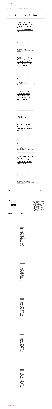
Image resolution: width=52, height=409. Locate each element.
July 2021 (21, 277)
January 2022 (22, 271)
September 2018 (22, 312)
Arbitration (22, 6)
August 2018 (21, 313)
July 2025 (21, 228)
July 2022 (21, 265)
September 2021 (22, 275)
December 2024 (22, 235)
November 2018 (22, 310)
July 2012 (21, 388)
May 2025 (21, 230)
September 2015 (22, 349)
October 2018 (22, 311)
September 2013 (22, 374)
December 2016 (22, 334)
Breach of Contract (25, 50)
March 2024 (21, 244)
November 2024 (22, 236)
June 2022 (21, 266)
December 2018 (22, 309)
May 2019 (21, 304)
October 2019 (22, 299)
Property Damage (39, 8)
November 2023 (22, 248)
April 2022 (21, 268)
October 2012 (22, 385)
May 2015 (21, 353)
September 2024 (22, 238)
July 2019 (21, 302)
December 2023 (22, 247)
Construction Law (9, 8)
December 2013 (22, 371)
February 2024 (22, 245)
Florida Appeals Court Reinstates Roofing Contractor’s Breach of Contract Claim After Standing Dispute (24, 61)
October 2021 (22, 274)
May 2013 (21, 378)
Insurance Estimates (33, 8)
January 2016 (22, 345)
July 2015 (21, 351)
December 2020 (22, 284)
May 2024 (21, 242)
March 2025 (21, 232)
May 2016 (21, 341)
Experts (16, 6)
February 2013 (22, 381)
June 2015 (21, 352)
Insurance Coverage (27, 8)
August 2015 (21, 350)
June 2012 (21, 389)
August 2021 (21, 276)
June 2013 (21, 377)
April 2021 (21, 280)
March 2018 (21, 318)
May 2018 (21, 316)
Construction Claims (22, 181)
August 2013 (21, 375)
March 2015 (21, 355)
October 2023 (22, 249)
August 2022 (22, 264)
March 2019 (21, 306)
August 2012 (21, 387)
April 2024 (21, 243)
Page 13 (14, 190)
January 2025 (22, 234)
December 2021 (22, 272)
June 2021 (21, 278)
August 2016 (21, 338)
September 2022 (22, 263)
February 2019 (22, 307)
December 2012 (22, 383)
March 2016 (21, 343)
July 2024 (21, 240)
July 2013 (21, 376)
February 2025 (22, 233)
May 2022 (21, 267)
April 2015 (21, 354)
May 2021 (21, 279)
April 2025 (21, 231)
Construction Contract (30, 50)
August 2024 (22, 239)
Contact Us (12, 6)
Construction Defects (40, 6)
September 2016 (22, 337)
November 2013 (22, 372)
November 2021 (22, 273)
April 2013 (21, 379)
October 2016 (22, 336)
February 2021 (22, 282)
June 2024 (21, 241)
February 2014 (22, 369)
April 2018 (21, 317)
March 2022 (21, 269)
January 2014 (22, 370)
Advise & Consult (21, 50)
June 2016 (21, 340)
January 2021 (22, 283)
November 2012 (22, 384)
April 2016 (21, 342)
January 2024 (22, 246)
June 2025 (21, 229)
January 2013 (22, 382)
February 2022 (22, 270)
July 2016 (21, 339)
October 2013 (22, 373)
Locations (19, 6)
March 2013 (21, 380)
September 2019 (22, 300)
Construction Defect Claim (30, 182)
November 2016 (22, 335)
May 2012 (21, 390)
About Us (8, 6)
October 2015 (22, 348)
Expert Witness (15, 8)
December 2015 (22, 346)
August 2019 (21, 301)
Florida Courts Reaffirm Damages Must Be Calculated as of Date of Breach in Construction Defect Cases (25, 160)
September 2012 (22, 386)
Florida (33, 84)
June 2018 (21, 315)
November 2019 (22, 298)
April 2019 (21, 305)
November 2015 (22, 347)
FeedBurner (14, 206)
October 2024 (22, 237)
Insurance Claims (20, 8)
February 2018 (22, 319)
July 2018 (21, 314)
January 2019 (22, 308)
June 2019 (21, 303)
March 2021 (21, 281)
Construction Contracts (32, 6)
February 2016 (22, 344)
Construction (27, 6)
